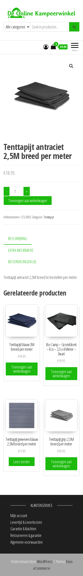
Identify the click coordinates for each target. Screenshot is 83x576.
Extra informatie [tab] (20, 250)
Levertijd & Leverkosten (26, 522)
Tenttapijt (49, 217)
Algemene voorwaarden (26, 542)
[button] (71, 66)
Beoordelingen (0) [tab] (22, 261)
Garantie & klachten (23, 528)
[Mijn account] (45, 46)
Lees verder (21, 461)
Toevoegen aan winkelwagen (27, 200)
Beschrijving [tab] (17, 238)
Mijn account (18, 515)
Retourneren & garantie (26, 535)
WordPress (45, 561)
